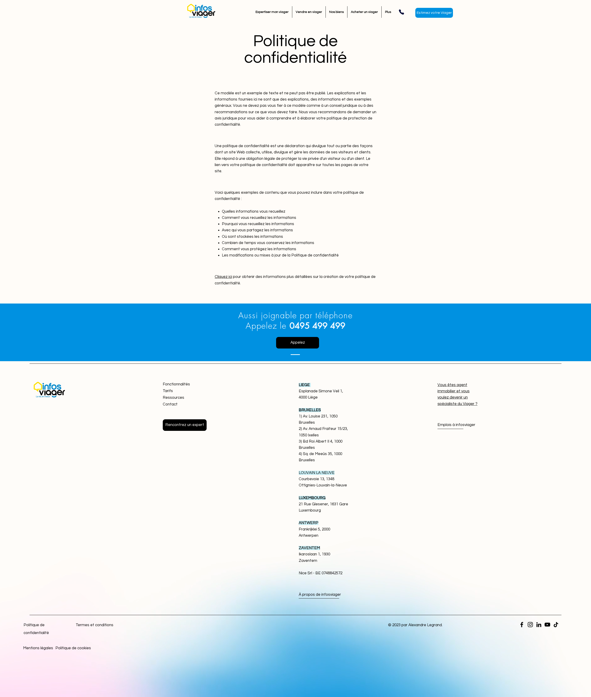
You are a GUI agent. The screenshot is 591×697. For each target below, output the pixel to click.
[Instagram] (530, 624)
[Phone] (401, 12)
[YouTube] (547, 624)
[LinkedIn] (538, 624)
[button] (185, 425)
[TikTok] (555, 624)
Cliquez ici (223, 277)
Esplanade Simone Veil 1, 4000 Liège (321, 391)
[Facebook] (521, 624)
